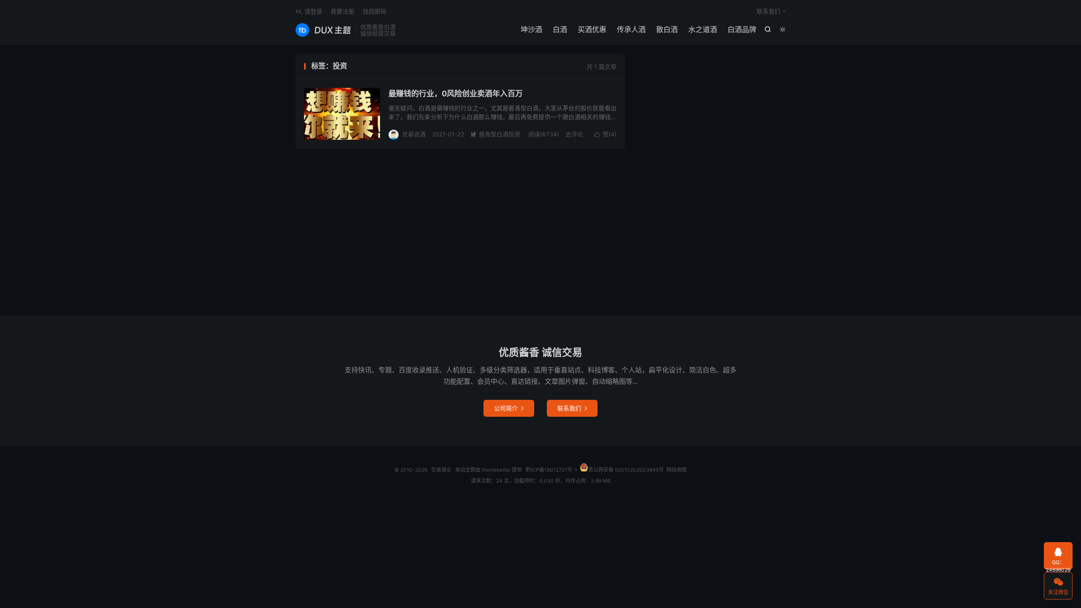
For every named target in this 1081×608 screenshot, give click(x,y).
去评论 (574, 134)
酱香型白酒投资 (495, 134)
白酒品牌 (742, 29)
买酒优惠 (592, 29)
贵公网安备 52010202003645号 (626, 470)
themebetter (496, 470)
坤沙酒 (531, 29)
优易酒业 (323, 30)
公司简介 (509, 408)
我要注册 (342, 11)
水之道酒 (702, 29)
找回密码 (374, 11)
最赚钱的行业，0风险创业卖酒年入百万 (455, 93)
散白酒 (667, 29)
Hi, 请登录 (309, 11)
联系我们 (768, 11)
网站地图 (676, 470)
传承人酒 (631, 29)
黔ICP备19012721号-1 (551, 470)
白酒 (560, 29)
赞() (605, 134)
